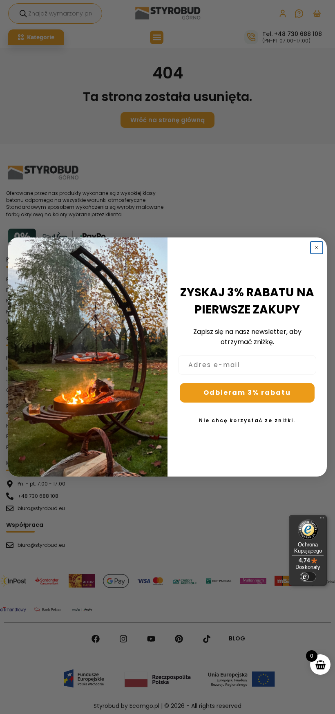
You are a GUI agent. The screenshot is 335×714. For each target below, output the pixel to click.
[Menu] (322, 520)
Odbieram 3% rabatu (247, 392)
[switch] (308, 577)
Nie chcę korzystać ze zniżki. (247, 420)
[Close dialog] (316, 248)
